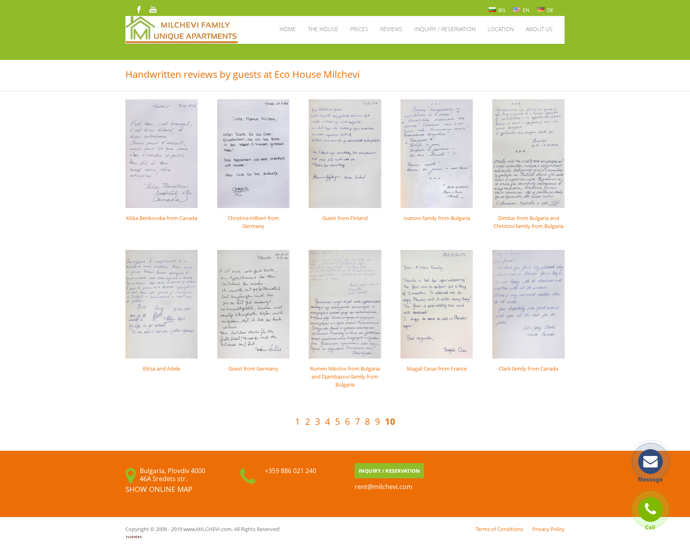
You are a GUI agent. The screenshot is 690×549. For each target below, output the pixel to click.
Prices (359, 29)
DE (549, 10)
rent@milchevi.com (383, 486)
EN (525, 10)
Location (501, 29)
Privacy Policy (548, 529)
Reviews (391, 29)
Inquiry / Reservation (445, 29)
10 (390, 421)
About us (539, 29)
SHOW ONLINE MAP (158, 489)
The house (323, 29)
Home (288, 29)
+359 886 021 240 (290, 470)
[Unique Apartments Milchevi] (240, 28)
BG (501, 10)
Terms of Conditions (499, 529)
